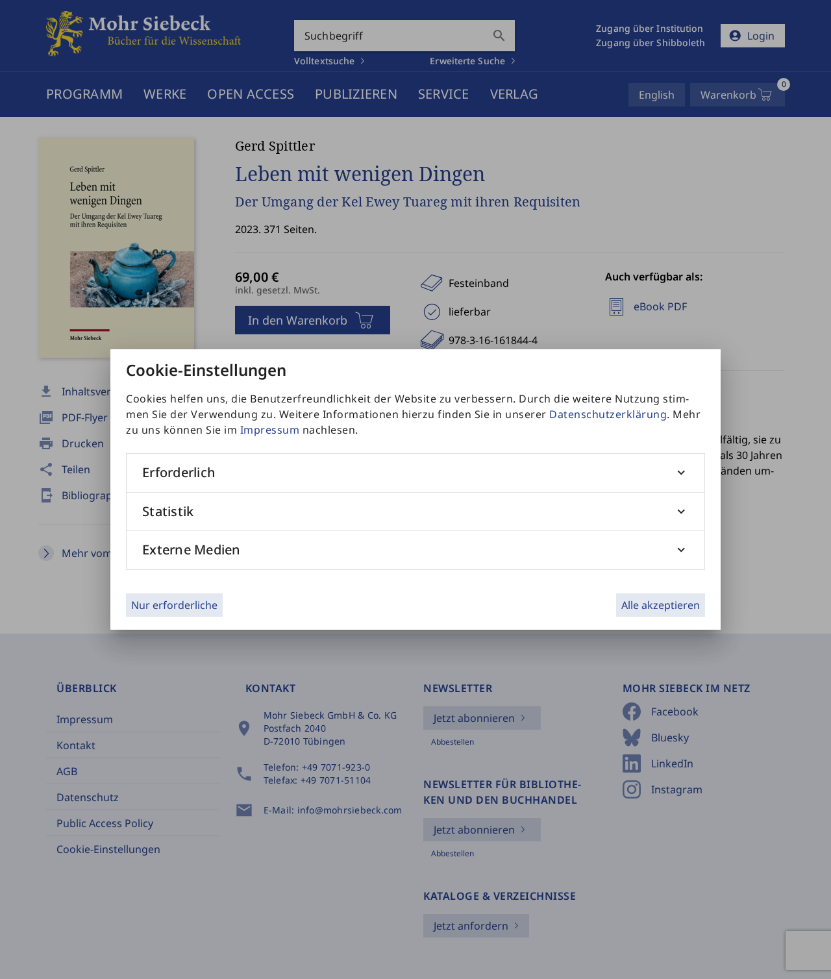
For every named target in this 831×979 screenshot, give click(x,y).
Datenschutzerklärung (608, 414)
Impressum (270, 430)
